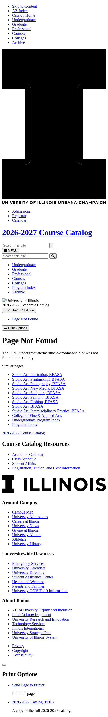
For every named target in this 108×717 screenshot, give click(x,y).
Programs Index (24, 424)
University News (25, 526)
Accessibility (22, 655)
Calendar (19, 220)
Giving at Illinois (25, 530)
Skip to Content (24, 6)
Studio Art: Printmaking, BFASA (38, 379)
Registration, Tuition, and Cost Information (46, 468)
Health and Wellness (28, 581)
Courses (18, 33)
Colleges (19, 38)
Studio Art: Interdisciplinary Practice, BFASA (48, 411)
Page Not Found (25, 319)
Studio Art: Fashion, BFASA (35, 402)
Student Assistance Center (32, 577)
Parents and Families (28, 586)
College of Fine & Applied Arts (37, 415)
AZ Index (20, 11)
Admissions (21, 211)
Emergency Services (28, 563)
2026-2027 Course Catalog (47, 232)
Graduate (19, 24)
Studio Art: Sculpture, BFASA (36, 393)
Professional (21, 29)
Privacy (18, 646)
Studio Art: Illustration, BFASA (37, 374)
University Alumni (26, 535)
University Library (26, 544)
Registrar (19, 216)
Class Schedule (24, 459)
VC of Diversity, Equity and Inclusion (42, 610)
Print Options (18, 328)
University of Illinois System (34, 637)
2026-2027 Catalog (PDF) (33, 702)
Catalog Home (23, 15)
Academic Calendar (27, 454)
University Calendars (28, 568)
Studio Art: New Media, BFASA (38, 388)
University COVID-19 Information (40, 591)
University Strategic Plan (31, 633)
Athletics (19, 539)
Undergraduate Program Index (36, 420)
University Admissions (30, 517)
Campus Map (22, 512)
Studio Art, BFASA (27, 406)
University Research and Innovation (40, 619)
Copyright (20, 650)
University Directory (28, 572)
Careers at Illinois (26, 521)
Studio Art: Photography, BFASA (39, 384)
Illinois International (28, 628)
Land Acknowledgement (31, 614)
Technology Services (28, 624)
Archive (18, 42)
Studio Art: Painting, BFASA (35, 397)
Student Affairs (24, 463)
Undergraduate (24, 20)
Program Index (24, 287)
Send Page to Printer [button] (28, 685)
